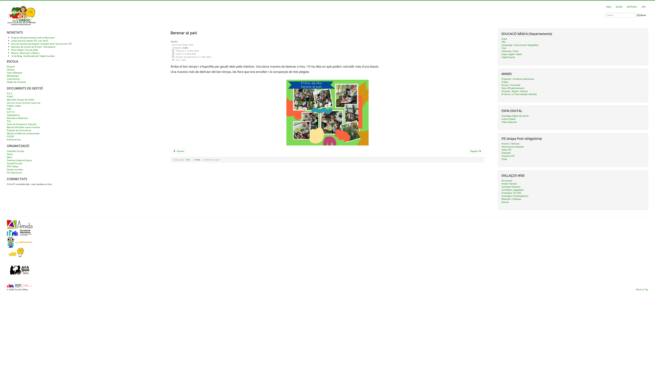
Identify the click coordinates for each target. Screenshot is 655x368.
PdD (9, 108)
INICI (608, 6)
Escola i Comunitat (510, 85)
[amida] (19, 224)
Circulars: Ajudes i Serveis (514, 91)
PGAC (10, 96)
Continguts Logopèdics (512, 189)
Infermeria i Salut (509, 51)
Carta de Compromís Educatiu (22, 124)
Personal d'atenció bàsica (19, 160)
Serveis (505, 202)
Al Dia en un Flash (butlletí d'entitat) (519, 94)
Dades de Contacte (16, 81)
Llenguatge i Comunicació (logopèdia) (519, 45)
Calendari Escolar (15, 151)
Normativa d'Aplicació (17, 118)
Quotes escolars (15, 169)
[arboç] (19, 285)
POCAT (10, 136)
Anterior (180, 151)
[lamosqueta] (19, 241)
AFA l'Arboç (12, 166)
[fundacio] (19, 232)
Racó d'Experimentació (512, 88)
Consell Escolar (14, 163)
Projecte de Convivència (19, 130)
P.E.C (9, 93)
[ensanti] (15, 252)
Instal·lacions (13, 78)
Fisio (503, 48)
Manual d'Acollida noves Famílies (23, 127)
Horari (10, 154)
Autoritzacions (14, 139)
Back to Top (642, 289)
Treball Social (508, 57)
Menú (9, 157)
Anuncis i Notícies (510, 143)
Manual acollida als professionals (23, 133)
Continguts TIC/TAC (511, 192)
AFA (644, 6)
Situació (11, 66)
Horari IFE (506, 149)
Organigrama (13, 115)
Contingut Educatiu (510, 186)
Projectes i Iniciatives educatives (517, 78)
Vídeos (504, 81)
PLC (9, 121)
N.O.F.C (11, 111)
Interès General (509, 183)
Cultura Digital (508, 118)
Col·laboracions (14, 172)
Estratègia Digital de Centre (515, 115)
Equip (504, 158)
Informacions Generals (512, 146)
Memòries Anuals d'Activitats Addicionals (23, 102)
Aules (504, 38)
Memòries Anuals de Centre (20, 99)
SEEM (619, 6)
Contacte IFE (508, 155)
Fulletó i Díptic (14, 105)
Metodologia (13, 75)
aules (185, 47)
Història (10, 69)
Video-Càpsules (509, 122)
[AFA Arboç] (19, 270)
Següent (474, 151)
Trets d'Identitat (14, 72)
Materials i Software (511, 199)
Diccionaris (506, 180)
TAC (503, 41)
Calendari (506, 152)
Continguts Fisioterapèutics (514, 195)
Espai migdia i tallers (511, 54)
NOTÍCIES (632, 6)
